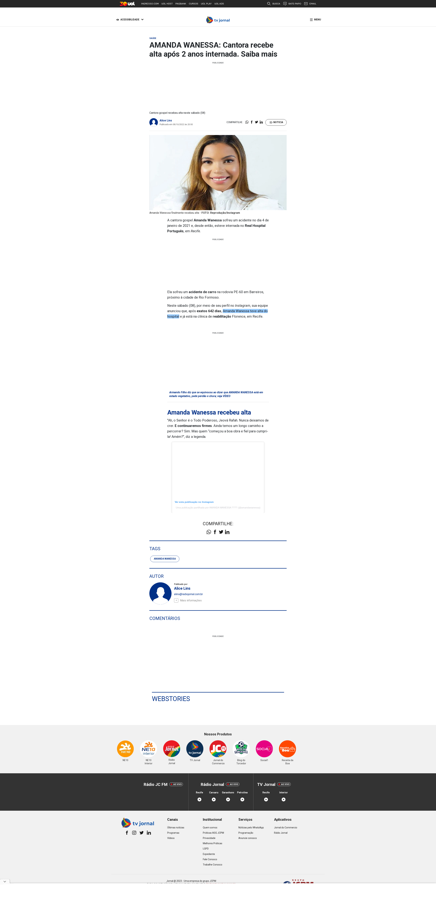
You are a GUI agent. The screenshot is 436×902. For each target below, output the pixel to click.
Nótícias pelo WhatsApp (251, 827)
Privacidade (209, 838)
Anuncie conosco (247, 838)
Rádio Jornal (280, 832)
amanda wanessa (165, 558)
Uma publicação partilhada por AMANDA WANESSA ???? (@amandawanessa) (218, 507)
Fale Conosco (210, 859)
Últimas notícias (175, 827)
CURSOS (193, 3)
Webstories (171, 699)
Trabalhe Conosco (212, 864)
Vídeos (171, 838)
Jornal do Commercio (285, 827)
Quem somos (210, 827)
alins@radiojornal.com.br (188, 594)
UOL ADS (219, 3)
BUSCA (276, 3)
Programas (173, 832)
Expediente (209, 854)
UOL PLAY (206, 3)
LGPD (206, 848)
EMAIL (312, 3)
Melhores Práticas (212, 843)
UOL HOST (167, 3)
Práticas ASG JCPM (213, 832)
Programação (245, 832)
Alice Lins (166, 120)
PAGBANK (180, 3)
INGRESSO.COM (150, 3)
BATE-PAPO (295, 3)
